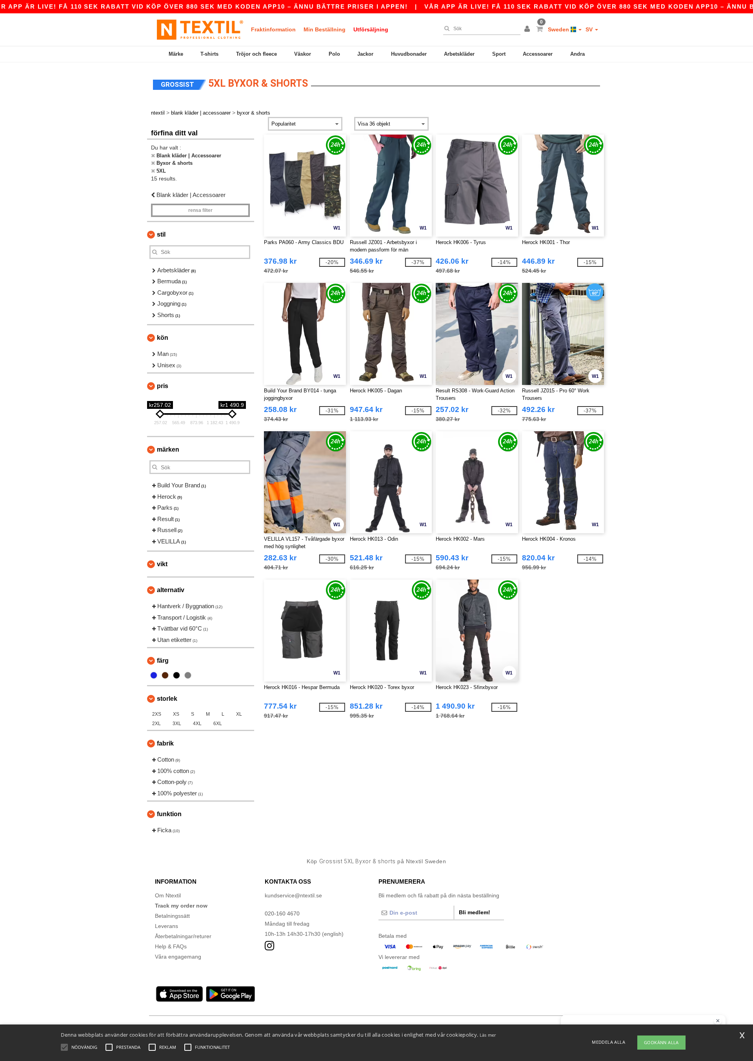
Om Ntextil (168, 895)
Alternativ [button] (170, 590)
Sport (499, 54)
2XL (156, 723)
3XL (177, 723)
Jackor (365, 54)
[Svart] (176, 675)
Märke (176, 54)
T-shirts (209, 54)
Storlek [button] (167, 698)
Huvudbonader (409, 54)
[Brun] (165, 675)
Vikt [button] (162, 564)
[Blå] (153, 675)
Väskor (302, 54)
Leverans (166, 926)
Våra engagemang (178, 956)
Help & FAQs (171, 946)
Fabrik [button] (165, 743)
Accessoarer (538, 54)
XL (239, 714)
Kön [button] (162, 337)
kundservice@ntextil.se (293, 895)
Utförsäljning (370, 29)
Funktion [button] (169, 814)
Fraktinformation (273, 29)
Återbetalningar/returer (183, 936)
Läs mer (488, 1035)
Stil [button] (161, 234)
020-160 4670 (282, 913)
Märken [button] (168, 449)
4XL (197, 723)
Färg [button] (163, 660)
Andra (577, 54)
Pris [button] (162, 386)
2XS (156, 714)
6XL (217, 723)
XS (176, 714)
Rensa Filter (200, 210)
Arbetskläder (459, 54)
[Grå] (187, 675)
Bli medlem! (474, 912)
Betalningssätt (172, 916)
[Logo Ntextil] (200, 29)
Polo (334, 54)
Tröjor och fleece (256, 54)
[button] (528, 29)
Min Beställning (325, 29)
